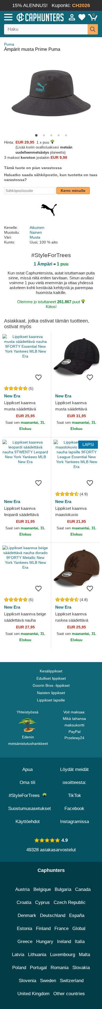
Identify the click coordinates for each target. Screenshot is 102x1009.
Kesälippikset (51, 671)
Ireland (64, 941)
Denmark (27, 915)
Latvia (18, 954)
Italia (80, 941)
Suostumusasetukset (29, 808)
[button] (36, 135)
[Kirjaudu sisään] (72, 17)
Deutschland (52, 915)
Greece (24, 941)
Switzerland (72, 980)
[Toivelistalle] (38, 377)
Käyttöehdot (28, 821)
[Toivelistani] (82, 17)
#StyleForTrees (25, 795)
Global (78, 928)
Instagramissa (74, 821)
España (76, 915)
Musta (35, 237)
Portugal (38, 967)
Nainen (36, 232)
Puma (9, 44)
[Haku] (93, 29)
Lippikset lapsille (51, 700)
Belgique (42, 889)
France (61, 928)
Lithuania (37, 954)
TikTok (74, 795)
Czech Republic (70, 902)
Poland (19, 967)
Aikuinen (37, 227)
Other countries (69, 993)
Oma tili (27, 782)
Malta (84, 954)
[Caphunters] (29, 17)
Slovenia (27, 980)
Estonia (24, 928)
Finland (43, 928)
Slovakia (81, 967)
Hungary (44, 941)
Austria (22, 889)
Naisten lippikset (51, 693)
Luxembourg (62, 954)
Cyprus (42, 902)
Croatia (24, 902)
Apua (27, 769)
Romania (60, 967)
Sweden (48, 980)
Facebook (74, 808)
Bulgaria (63, 889)
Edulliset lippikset (51, 678)
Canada (83, 889)
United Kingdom (33, 993)
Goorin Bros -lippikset (51, 685)
